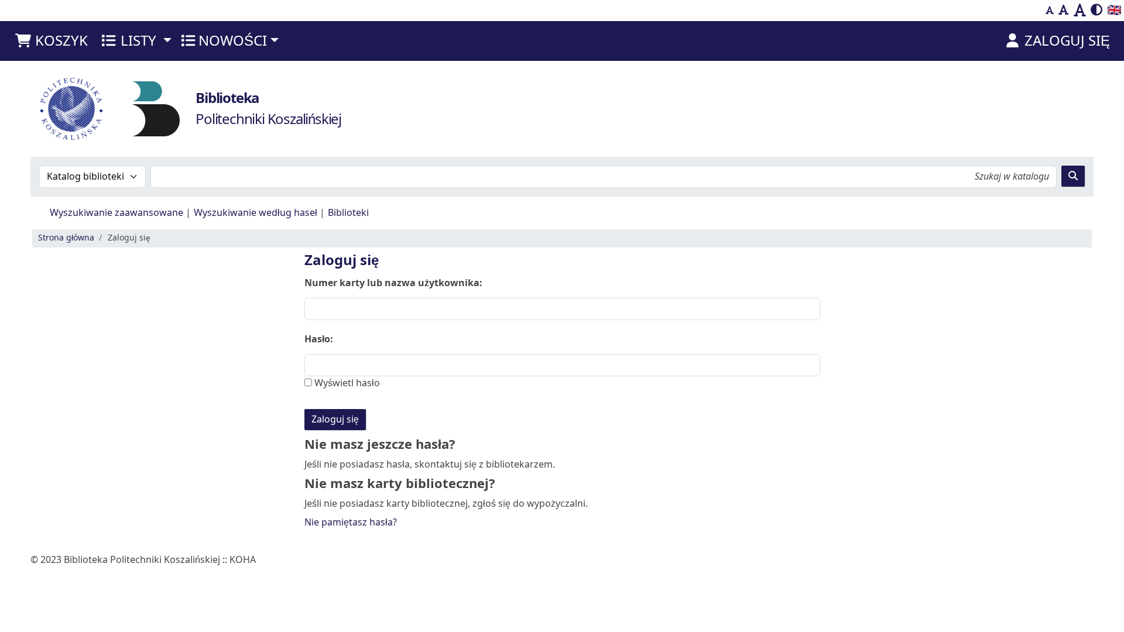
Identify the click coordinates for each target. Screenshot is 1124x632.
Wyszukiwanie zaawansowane (116, 213)
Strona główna (66, 238)
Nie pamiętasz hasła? (350, 523)
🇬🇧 (1114, 10)
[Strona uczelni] (71, 108)
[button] (50, 41)
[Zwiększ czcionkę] (1079, 10)
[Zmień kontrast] (1096, 10)
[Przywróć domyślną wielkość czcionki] (1063, 10)
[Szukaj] (1073, 176)
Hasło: (318, 339)
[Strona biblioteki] (156, 108)
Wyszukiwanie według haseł (255, 213)
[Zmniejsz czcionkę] (1049, 11)
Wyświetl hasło (346, 383)
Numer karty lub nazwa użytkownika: (393, 283)
